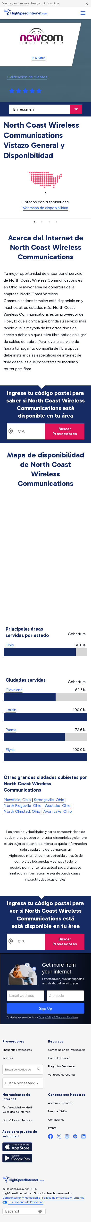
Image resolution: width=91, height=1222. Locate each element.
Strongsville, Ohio (49, 799)
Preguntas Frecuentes (61, 1066)
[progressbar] (45, 652)
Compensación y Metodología (21, 1197)
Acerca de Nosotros (60, 1103)
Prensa (52, 1128)
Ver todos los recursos (61, 1074)
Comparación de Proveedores (66, 1050)
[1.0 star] (11, 91)
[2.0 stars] (18, 91)
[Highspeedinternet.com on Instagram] (67, 1137)
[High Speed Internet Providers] (25, 13)
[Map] (46, 557)
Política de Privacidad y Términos (63, 1197)
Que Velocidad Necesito (17, 1120)
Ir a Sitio (38, 58)
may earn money (18, 3)
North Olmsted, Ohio (22, 811)
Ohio (10, 645)
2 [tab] (42, 221)
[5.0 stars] (38, 91)
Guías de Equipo (58, 1058)
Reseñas (7, 1058)
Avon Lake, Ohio (57, 811)
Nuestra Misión (57, 1111)
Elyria (10, 749)
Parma (11, 729)
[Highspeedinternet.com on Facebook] (50, 1137)
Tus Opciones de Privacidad (25, 1202)
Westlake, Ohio (58, 805)
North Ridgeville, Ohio (22, 805)
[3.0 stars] (25, 91)
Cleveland (14, 689)
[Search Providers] (38, 1069)
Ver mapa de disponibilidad (45, 207)
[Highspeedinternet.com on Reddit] (75, 1137)
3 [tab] (49, 221)
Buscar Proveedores (64, 431)
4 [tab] (56, 221)
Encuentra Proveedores (17, 1050)
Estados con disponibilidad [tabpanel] (46, 200)
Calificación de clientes (27, 77)
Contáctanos (56, 1119)
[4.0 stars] (32, 91)
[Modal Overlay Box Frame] (45, 988)
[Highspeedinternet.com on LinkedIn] (83, 1137)
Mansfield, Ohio (17, 799)
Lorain (11, 709)
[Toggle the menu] (82, 13)
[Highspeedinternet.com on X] (58, 1137)
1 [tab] (34, 221)
